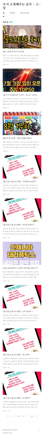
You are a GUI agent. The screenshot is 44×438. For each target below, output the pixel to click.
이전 (7, 416)
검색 (34, 4)
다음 (36, 416)
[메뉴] (39, 4)
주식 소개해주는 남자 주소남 (21, 4)
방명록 (12, 13)
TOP (39, 431)
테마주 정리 (24, 13)
